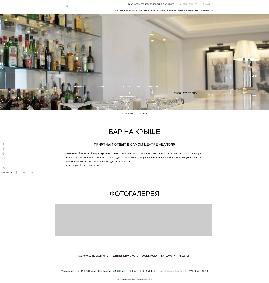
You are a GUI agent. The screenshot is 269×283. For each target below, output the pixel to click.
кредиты (184, 256)
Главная (132, 4)
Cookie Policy (149, 256)
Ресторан (144, 11)
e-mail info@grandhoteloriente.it (173, 271)
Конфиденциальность (125, 256)
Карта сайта (168, 256)
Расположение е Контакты (160, 4)
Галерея (141, 4)
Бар (153, 11)
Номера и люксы (129, 11)
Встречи (161, 11)
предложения (185, 11)
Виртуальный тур (204, 11)
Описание (128, 113)
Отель (115, 11)
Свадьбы (172, 11)
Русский (206, 4)
